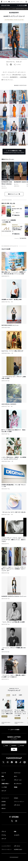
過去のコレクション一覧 (14, 194)
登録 (14, 749)
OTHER (22, 745)
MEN (6, 745)
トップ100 (4, 787)
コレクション (7, 8)
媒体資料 (4, 805)
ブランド (4, 831)
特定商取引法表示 (18, 849)
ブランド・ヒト (23, 1)
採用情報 (4, 801)
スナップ (4, 790)
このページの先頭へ (15, 729)
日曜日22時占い (5, 783)
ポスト (15, 776)
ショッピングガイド (6, 846)
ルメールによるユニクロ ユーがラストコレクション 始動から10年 (7, 712)
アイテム (4, 835)
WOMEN (14, 745)
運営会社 (4, 808)
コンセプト (16, 835)
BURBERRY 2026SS (20, 182)
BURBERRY (14, 13)
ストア (17, 1)
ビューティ (13, 1)
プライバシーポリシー (19, 801)
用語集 (15, 787)
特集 (9, 1)
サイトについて (5, 798)
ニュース (5, 1)
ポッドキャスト (18, 783)
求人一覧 (12, 203)
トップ (2, 8)
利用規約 (16, 798)
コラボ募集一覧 (6, 222)
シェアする (18, 64)
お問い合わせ (17, 805)
